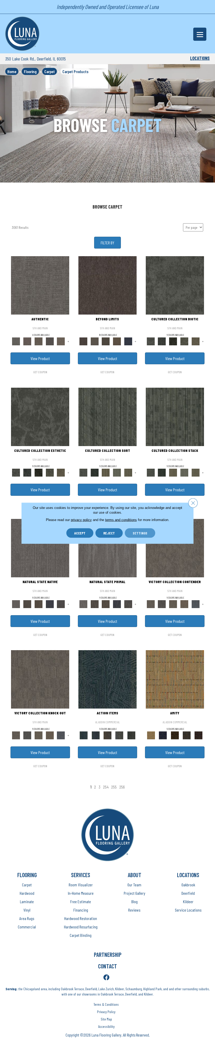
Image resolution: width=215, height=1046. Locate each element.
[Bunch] (94, 472)
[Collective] (173, 341)
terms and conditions (121, 520)
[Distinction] (195, 341)
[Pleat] (117, 472)
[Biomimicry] (175, 285)
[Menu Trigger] (199, 34)
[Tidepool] (107, 679)
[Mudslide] (175, 735)
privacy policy (81, 520)
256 (122, 786)
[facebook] (106, 977)
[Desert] (94, 341)
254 (106, 786)
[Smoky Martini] (186, 735)
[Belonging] (40, 547)
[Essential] (27, 604)
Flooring (30, 71)
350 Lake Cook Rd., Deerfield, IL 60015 (35, 59)
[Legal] (50, 341)
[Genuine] (38, 341)
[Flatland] (128, 341)
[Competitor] (173, 604)
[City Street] (131, 735)
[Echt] (27, 341)
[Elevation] (106, 341)
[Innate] (50, 604)
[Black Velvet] (199, 735)
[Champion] (162, 604)
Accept (79, 532)
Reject (109, 532)
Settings (140, 532)
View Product (40, 358)
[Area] (107, 285)
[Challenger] (175, 547)
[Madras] (175, 679)
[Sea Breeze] (163, 735)
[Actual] (40, 285)
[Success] (195, 604)
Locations (200, 58)
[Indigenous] (38, 604)
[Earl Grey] (119, 735)
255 (114, 786)
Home (11, 71)
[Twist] (128, 472)
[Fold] (106, 472)
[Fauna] (117, 341)
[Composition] (184, 341)
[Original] (61, 604)
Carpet (49, 71)
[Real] (61, 341)
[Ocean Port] (95, 735)
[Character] (162, 341)
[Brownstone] (107, 735)
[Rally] (184, 604)
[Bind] (107, 416)
